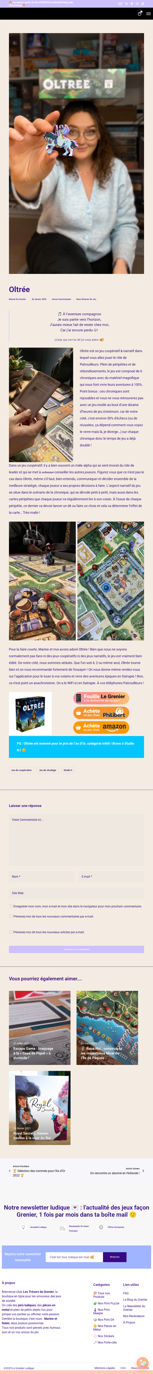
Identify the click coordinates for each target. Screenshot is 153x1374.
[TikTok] (142, 3)
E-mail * (87, 876)
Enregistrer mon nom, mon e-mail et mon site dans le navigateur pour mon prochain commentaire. (77, 906)
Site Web (18, 893)
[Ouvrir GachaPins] (143, 1363)
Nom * (16, 876)
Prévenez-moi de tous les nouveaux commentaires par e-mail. (53, 916)
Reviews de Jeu (89, 299)
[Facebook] (132, 3)
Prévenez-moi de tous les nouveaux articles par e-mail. (49, 932)
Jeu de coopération (21, 770)
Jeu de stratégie (47, 770)
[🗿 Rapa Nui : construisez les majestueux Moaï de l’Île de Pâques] (107, 1028)
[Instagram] (137, 3)
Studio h (68, 770)
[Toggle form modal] (120, 4)
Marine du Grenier (17, 299)
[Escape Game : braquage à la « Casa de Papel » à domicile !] (40, 1028)
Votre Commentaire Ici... (27, 820)
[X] (126, 3)
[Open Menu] (148, 13)
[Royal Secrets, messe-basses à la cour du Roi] (40, 1108)
